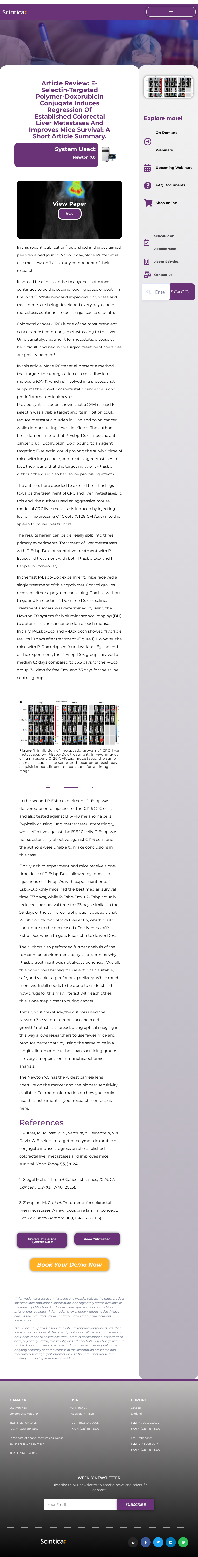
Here (69, 213)
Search (181, 292)
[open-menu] (171, 12)
